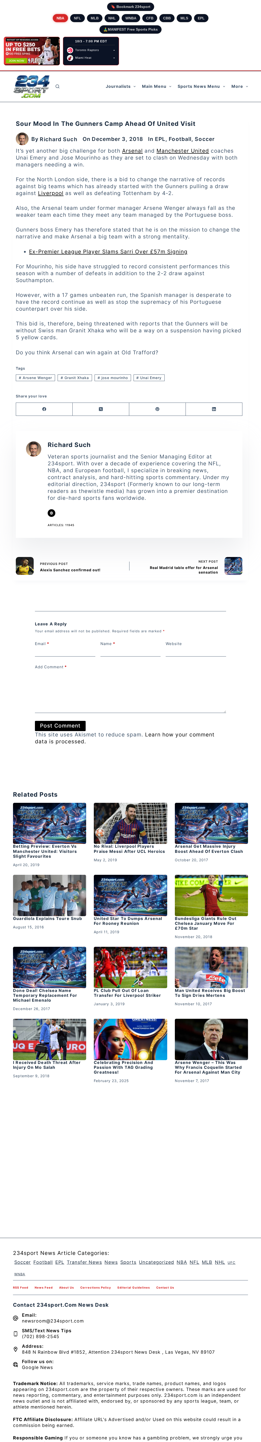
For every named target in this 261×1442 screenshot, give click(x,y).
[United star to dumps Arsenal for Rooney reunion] (130, 895)
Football (180, 139)
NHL (112, 18)
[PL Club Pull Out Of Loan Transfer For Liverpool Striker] (130, 967)
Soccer (205, 139)
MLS (184, 18)
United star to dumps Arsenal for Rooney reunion (128, 921)
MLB (95, 18)
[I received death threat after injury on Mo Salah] (49, 1039)
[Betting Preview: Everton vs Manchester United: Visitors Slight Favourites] (49, 823)
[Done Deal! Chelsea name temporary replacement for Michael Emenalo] (49, 967)
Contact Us (165, 1287)
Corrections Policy (95, 1287)
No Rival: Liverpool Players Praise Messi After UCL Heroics (129, 849)
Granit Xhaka (75, 377)
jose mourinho (113, 377)
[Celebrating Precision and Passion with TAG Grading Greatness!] (130, 1039)
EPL (201, 18)
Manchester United (182, 151)
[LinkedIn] (214, 409)
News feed (44, 1287)
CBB (167, 18)
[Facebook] (44, 409)
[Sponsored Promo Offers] (32, 51)
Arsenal (132, 151)
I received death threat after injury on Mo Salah (47, 1065)
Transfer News (84, 1262)
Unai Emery (149, 377)
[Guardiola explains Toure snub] (49, 895)
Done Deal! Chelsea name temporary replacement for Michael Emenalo (45, 995)
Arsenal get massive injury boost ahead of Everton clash (209, 849)
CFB (149, 18)
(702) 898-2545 (40, 1336)
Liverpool (50, 193)
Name (107, 643)
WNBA (130, 18)
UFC (232, 1263)
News (111, 1262)
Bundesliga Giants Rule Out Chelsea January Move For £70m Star (206, 923)
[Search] (57, 86)
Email (42, 643)
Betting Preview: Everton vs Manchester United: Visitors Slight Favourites (45, 851)
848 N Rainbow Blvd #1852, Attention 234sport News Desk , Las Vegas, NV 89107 (118, 1352)
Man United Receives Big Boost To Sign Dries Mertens (210, 993)
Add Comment (51, 666)
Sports (128, 1262)
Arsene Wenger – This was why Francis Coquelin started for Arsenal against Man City (208, 1067)
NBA (60, 18)
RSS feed (20, 1287)
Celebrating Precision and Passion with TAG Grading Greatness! (123, 1067)
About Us (66, 1287)
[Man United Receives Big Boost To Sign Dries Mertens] (211, 967)
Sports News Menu (199, 86)
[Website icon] (51, 513)
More (237, 86)
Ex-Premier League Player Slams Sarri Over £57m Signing (108, 251)
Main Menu (154, 86)
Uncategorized (156, 1262)
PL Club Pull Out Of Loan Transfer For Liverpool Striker (127, 993)
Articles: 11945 (61, 525)
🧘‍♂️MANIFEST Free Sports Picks (130, 29)
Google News (37, 1367)
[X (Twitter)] (101, 409)
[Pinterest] (157, 409)
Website (174, 643)
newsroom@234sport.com (53, 1321)
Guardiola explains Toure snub (47, 918)
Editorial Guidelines (134, 1287)
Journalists (118, 86)
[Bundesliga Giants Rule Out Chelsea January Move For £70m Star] (211, 895)
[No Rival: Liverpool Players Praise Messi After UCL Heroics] (130, 823)
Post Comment (60, 725)
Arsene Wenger (35, 377)
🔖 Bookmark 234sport (130, 7)
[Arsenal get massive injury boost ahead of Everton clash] (211, 823)
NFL (77, 18)
